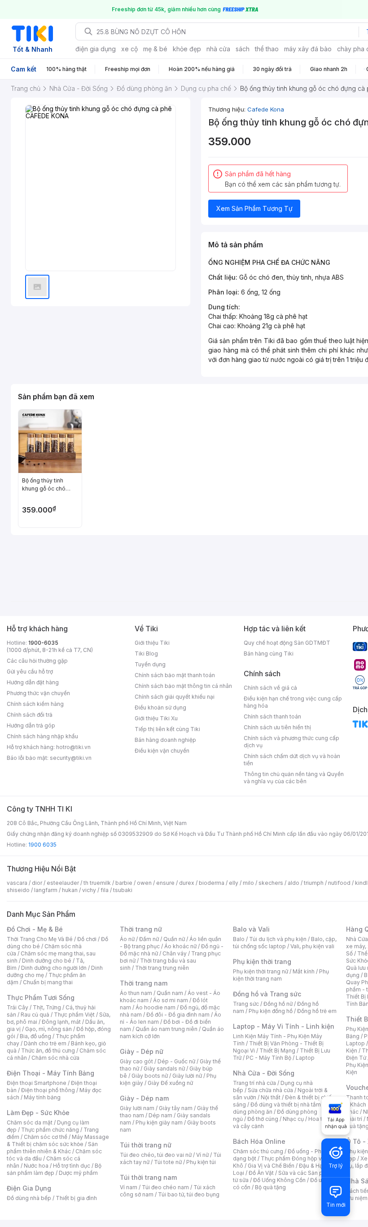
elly (233, 882)
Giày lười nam (137, 1108)
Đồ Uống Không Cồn (279, 1180)
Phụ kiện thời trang (262, 961)
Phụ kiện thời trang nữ (260, 971)
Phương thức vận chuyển (38, 693)
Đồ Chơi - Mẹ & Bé (35, 929)
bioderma (211, 882)
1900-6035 (43, 642)
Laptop (305, 1057)
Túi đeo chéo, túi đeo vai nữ (156, 1154)
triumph (314, 882)
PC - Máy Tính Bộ (268, 1057)
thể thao (267, 49)
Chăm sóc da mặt (30, 1122)
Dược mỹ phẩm (78, 1172)
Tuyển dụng (150, 664)
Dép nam (160, 1115)
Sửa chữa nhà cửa (270, 1090)
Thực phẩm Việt (74, 1014)
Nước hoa (36, 1165)
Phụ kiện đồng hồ (271, 1011)
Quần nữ (174, 939)
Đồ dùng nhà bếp (29, 1198)
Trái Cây (17, 1007)
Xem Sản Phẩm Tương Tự (254, 208)
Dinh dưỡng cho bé (46, 960)
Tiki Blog (146, 653)
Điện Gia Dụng (29, 1188)
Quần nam (170, 993)
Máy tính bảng (42, 1097)
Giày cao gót (136, 1061)
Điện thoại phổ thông (48, 1090)
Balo (239, 939)
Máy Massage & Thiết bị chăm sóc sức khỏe (58, 1140)
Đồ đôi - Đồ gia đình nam (178, 1014)
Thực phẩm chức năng (50, 1129)
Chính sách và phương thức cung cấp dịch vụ (291, 742)
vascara (17, 882)
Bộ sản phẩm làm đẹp (54, 1169)
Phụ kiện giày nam (159, 1122)
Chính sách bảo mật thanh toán (175, 675)
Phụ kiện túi (201, 1162)
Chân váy (174, 953)
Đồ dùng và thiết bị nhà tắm (285, 1104)
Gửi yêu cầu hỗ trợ (30, 671)
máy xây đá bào (308, 49)
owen (144, 882)
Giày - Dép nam (144, 1098)
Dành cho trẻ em (45, 1043)
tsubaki (122, 890)
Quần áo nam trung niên (166, 1029)
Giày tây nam (176, 1108)
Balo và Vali (251, 929)
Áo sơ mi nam (170, 1000)
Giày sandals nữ (164, 1068)
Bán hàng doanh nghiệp (165, 739)
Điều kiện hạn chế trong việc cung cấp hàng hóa (293, 702)
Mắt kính (304, 971)
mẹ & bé (155, 49)
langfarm (45, 890)
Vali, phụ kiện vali (312, 946)
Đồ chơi (86, 939)
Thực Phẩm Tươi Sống (40, 997)
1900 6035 (42, 844)
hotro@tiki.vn (73, 747)
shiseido (18, 890)
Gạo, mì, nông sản (48, 1029)
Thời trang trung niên (162, 967)
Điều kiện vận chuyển (162, 750)
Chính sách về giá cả (270, 687)
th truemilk (97, 882)
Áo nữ (127, 939)
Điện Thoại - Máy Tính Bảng (50, 1073)
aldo (293, 882)
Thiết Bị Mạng (277, 1050)
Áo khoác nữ (180, 946)
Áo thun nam (136, 993)
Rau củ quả (35, 1014)
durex (186, 882)
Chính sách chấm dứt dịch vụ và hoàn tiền (292, 760)
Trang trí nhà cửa (254, 1083)
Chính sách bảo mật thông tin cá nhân (183, 686)
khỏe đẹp (187, 49)
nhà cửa (218, 49)
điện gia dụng (95, 49)
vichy (89, 890)
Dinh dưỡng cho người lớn (54, 967)
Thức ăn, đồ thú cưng (48, 1050)
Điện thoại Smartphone (36, 1083)
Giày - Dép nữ (141, 1051)
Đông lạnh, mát (61, 1021)
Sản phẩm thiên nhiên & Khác (52, 1148)
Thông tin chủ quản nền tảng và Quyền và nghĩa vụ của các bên (294, 778)
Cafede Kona (265, 109)
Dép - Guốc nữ (176, 1061)
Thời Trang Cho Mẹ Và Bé (40, 939)
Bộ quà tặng (270, 1187)
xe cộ (129, 49)
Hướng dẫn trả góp (31, 725)
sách (243, 49)
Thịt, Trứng (47, 1007)
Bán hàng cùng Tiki (269, 653)
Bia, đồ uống (35, 1036)
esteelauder (63, 882)
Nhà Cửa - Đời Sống (263, 1073)
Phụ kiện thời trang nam (281, 975)
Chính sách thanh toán (272, 716)
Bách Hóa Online (259, 1141)
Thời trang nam (143, 983)
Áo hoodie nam (155, 1007)
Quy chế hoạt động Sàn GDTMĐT (287, 642)
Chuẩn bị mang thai (48, 982)
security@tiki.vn (71, 757)
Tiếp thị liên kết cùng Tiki (167, 729)
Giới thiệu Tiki (152, 642)
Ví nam (128, 1187)
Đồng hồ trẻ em (317, 1011)
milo (248, 882)
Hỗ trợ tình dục (71, 1165)
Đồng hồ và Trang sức (267, 994)
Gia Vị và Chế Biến (271, 1165)
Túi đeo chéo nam (165, 1187)
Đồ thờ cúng (262, 1118)
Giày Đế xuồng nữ (170, 1083)
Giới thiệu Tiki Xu (156, 718)
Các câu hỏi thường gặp (37, 660)
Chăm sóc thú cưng (258, 1151)
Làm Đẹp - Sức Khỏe (38, 1112)
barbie (123, 882)
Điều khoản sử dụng (160, 707)
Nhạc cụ (293, 1118)
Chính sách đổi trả (30, 714)
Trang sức (246, 1003)
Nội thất (270, 1097)
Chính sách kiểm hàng (35, 704)
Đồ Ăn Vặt (261, 1172)
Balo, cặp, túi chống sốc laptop (285, 943)
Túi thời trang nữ (145, 1145)
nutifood (339, 882)
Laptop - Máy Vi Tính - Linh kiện (283, 1026)
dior (37, 882)
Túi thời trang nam (148, 1177)
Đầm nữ (149, 939)
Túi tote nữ (168, 1162)
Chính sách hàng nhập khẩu (42, 736)
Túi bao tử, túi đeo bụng (188, 1194)
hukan (70, 890)
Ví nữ (202, 1154)
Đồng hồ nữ (278, 1003)
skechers (270, 882)
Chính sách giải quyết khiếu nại (175, 696)
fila (105, 890)
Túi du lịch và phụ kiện (278, 939)
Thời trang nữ (141, 929)
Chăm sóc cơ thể (45, 1136)
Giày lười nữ (187, 1075)
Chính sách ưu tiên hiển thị (277, 727)
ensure (165, 882)
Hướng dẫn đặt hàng (33, 682)
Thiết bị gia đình (76, 1198)
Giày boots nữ (149, 1075)
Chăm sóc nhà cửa (55, 1057)
